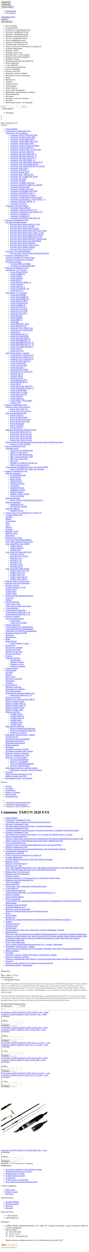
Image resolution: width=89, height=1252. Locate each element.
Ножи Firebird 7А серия (19, 643)
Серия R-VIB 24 (16, 376)
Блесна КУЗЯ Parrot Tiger (20, 421)
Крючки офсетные (13, 498)
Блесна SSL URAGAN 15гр (21, 434)
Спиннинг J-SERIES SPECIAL (22, 183)
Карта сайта (10, 1190)
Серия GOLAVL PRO (18, 365)
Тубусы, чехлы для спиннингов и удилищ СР (23, 513)
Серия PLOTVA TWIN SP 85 (21, 330)
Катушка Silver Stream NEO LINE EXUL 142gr (28, 231)
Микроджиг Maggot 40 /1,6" (21, 695)
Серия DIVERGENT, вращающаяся (19, 629)
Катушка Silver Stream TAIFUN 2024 (24, 228)
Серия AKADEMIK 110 (19, 299)
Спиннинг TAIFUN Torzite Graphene (24, 145)
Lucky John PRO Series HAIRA (18, 569)
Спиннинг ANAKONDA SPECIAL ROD (26, 197)
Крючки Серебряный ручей (16, 471)
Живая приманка (12, 745)
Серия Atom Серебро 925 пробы (18, 606)
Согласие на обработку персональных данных (24, 1169)
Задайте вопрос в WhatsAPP (17, 1180)
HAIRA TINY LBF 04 (18, 579)
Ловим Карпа (11, 670)
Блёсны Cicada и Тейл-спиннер (18, 407)
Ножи (8, 639)
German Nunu (11, 592)
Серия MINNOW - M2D (19, 324)
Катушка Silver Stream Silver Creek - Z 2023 (27, 233)
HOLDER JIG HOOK (18, 506)
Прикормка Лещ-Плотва (15, 741)
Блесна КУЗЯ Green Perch (20, 419)
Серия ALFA (15, 621)
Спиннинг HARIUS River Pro (22, 189)
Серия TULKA (16, 349)
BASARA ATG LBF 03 (19, 556)
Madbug (9, 600)
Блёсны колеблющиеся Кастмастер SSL (21, 430)
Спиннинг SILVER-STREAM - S (23, 158)
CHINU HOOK (16, 482)
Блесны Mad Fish (12, 602)
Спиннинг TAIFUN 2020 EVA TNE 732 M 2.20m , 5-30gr (23, 1030)
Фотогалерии (11, 794)
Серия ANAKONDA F (19, 272)
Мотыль (9, 527)
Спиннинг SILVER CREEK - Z (22, 160)
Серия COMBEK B (17, 305)
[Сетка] (2, 1008)
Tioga (8, 525)
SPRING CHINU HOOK (19, 494)
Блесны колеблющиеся (15, 618)
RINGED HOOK (16, 492)
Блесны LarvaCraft (13, 625)
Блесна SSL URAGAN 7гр (20, 432)
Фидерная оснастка (40, 911)
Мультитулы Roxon (13, 654)
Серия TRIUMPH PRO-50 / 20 (22, 343)
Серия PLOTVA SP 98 (18, 309)
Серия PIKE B (15, 280)
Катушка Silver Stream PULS (21, 249)
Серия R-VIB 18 (16, 374)
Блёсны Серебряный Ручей (16, 405)
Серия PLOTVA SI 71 (18, 307)
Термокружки (15, 660)
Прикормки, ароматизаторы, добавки (20, 735)
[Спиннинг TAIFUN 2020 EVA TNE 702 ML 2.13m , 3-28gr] (25, 1012)
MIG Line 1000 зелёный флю (21, 455)
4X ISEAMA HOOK (18, 475)
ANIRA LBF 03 (16, 546)
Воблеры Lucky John (14, 538)
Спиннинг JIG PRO (18, 181)
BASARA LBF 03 (17, 554)
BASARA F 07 (16, 562)
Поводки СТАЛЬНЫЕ (19, 762)
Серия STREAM (16, 284)
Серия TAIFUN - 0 (17, 287)
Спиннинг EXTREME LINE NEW (23, 191)
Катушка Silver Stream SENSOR (22, 243)
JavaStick (9, 517)
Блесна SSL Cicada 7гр (19, 409)
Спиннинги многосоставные (17, 206)
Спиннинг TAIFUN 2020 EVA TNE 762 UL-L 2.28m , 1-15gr (24, 1075)
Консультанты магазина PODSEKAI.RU (21, 1182)
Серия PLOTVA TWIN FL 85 (21, 328)
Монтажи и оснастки (14, 679)
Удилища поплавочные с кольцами (19, 260)
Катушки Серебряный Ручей (17, 220)
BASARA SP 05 (16, 567)
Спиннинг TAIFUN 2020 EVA (22, 152)
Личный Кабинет (12, 1202)
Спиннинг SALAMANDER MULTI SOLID (27, 166)
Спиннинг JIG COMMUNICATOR (24, 177)
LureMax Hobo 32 (17, 716)
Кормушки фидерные (31, 944)
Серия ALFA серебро (18, 623)
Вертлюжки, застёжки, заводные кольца (26, 770)
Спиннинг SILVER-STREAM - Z (23, 154)
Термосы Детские (17, 662)
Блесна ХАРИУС (17, 426)
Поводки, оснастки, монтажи (17, 753)
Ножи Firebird (11, 641)
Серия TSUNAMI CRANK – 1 (22, 347)
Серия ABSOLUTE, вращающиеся (19, 627)
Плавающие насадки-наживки (18, 739)
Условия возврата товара (15, 1176)
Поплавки (10, 747)
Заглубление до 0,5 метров (16, 270)
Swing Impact (11, 521)
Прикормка (10, 681)
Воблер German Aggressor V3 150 (19, 774)
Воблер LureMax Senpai (15, 708)
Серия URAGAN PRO (19, 392)
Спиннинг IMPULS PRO (20, 187)
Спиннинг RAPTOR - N (19, 170)
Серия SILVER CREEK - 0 (20, 282)
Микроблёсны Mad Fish (15, 726)
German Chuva (11, 589)
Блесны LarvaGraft (13, 697)
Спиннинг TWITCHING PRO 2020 (24, 141)
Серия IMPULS (16, 320)
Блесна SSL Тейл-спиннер (20, 411)
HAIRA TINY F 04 (17, 575)
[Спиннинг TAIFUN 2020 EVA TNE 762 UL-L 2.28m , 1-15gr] (25, 1073)
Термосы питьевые (17, 666)
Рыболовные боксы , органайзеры (19, 778)
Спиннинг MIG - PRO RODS (21, 175)
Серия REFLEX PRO (18, 380)
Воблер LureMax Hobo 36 (16, 706)
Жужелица (10, 635)
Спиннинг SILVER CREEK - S (22, 202)
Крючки (9, 675)
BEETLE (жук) (11, 533)
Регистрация (11, 13)
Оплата (8, 786)
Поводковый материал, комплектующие (21, 768)
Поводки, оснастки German (16, 757)
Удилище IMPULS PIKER (20, 264)
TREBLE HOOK (16, 511)
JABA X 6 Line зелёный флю (21, 450)
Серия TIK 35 (15, 384)
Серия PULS (15, 332)
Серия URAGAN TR (18, 394)
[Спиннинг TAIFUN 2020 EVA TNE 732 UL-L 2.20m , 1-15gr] (25, 1043)
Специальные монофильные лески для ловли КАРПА (27, 467)
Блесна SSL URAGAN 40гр (21, 440)
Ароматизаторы (12, 737)
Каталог (4, 19)
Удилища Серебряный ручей (17, 255)
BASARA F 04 (16, 558)
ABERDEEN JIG (17, 504)
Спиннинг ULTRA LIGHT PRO (22, 137)
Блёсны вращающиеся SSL (16, 413)
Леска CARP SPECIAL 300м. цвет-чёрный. (27, 469)
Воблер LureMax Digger (15, 701)
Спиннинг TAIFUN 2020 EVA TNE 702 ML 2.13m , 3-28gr (24, 1014)
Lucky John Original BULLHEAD (19, 540)
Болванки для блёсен (18, 733)
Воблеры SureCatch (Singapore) (18, 583)
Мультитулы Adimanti (14, 648)
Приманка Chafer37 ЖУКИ (16, 633)
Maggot (8, 519)
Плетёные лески (12, 448)
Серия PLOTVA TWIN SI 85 (21, 372)
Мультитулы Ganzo (13, 650)
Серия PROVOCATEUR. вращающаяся (21, 631)
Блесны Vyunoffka (13, 616)
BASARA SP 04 (16, 565)
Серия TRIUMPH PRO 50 (20, 340)
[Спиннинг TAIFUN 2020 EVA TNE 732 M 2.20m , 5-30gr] (24, 1028)
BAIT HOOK (15, 477)
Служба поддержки (8, 1186)
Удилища (9, 683)
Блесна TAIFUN (16, 428)
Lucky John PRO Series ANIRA (18, 544)
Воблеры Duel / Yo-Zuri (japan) (17, 581)
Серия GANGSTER (18, 363)
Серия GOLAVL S (17, 367)
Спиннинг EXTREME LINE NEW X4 (25, 218)
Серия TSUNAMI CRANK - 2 (22, 388)
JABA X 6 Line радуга (19, 453)
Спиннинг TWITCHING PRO (22, 143)
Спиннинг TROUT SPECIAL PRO (24, 135)
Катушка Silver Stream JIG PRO (22, 226)
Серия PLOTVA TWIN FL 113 (22, 355)
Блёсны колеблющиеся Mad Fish (23, 731)
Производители (12, 796)
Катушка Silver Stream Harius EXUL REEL (26, 235)
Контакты (9, 1194)
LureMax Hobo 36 (17, 718)
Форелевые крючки (13, 691)
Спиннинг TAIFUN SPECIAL (22, 148)
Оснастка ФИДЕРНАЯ (19, 760)
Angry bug (10, 598)
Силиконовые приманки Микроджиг (20, 693)
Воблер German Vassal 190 (16, 776)
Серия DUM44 (16, 276)
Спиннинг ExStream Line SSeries (23, 195)
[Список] (4, 1008)
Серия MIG (14, 322)
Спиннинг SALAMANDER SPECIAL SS (26, 162)
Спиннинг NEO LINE (19, 168)
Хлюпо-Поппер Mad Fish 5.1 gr (18, 614)
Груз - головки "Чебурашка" (52, 944)
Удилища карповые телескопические (20, 258)
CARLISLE (14, 486)
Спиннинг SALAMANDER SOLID (24, 164)
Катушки (9, 672)
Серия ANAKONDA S (19, 303)
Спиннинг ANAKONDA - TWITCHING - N (27, 199)
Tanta (8, 523)
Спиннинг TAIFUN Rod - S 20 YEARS (25, 150)
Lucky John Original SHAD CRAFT (19, 542)
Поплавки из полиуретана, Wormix (19, 751)
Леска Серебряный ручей (16, 446)
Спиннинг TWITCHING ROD (22, 139)
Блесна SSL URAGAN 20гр (21, 436)
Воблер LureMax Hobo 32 (16, 704)
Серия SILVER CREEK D (20, 361)
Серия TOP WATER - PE (19, 289)
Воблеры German (12, 585)
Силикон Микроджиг (14, 515)
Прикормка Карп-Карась (15, 743)
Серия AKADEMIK (18, 295)
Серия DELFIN (16, 316)
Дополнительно (7, 1198)
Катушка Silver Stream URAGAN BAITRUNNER (29, 253)
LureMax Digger (16, 714)
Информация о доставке (15, 1174)
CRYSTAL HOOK (17, 484)
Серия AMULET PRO (19, 301)
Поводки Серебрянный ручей (17, 755)
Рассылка (9, 1208)
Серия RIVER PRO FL (19, 334)
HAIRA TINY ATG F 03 (19, 571)
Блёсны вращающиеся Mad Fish (22, 728)
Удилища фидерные (13, 262)
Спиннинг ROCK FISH (19, 172)
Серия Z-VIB (15, 403)
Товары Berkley (12, 129)
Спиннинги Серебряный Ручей (18, 131)
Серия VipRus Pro (17, 399)
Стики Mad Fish (12, 608)
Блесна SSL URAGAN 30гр (21, 438)
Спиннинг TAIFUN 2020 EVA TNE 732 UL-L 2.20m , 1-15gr (24, 1045)
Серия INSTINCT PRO (19, 370)
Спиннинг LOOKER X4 (20, 216)
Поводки (9, 911)
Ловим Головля (12, 668)
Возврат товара (12, 1192)
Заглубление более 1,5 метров (17, 353)
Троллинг (9, 772)
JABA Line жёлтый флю (19, 465)
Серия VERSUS (16, 397)
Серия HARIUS (16, 318)
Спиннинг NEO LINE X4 (20, 208)
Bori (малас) (10, 536)
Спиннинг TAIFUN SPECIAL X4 (23, 210)
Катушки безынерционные (16, 222)
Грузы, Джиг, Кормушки (15, 942)
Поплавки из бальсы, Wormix (17, 749)
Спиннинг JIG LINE (18, 179)
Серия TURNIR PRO (18, 390)
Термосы (9, 656)
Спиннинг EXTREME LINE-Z (22, 193)
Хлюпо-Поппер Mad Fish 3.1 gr (18, 612)
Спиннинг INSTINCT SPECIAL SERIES (26, 185)
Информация (6, 1165)
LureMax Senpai (16, 722)
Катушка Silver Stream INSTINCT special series (28, 239)
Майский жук (11, 637)
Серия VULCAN (17, 351)
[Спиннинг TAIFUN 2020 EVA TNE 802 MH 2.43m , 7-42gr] (24, 1148)
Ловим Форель (11, 685)
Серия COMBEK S (17, 274)
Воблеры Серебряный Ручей (17, 268)
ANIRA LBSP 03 (16, 548)
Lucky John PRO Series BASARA (19, 552)
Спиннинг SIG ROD (18, 204)
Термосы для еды (17, 664)
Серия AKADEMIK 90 (19, 297)
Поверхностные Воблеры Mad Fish (19, 596)
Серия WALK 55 (16, 291)
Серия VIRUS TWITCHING (21, 401)
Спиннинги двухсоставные (16, 133)
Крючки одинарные (13, 473)
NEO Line (14, 461)
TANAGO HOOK (17, 496)
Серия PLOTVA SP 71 (18, 314)
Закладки (9, 1206)
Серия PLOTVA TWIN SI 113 (21, 357)
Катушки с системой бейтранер (18, 251)
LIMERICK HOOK (17, 490)
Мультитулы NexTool (14, 652)
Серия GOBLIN (16, 278)
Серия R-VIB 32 (16, 378)
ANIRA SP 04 (15, 550)
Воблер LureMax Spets (14, 710)
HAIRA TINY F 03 (17, 573)
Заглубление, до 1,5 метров (16, 293)
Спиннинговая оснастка (22, 911)
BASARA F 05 (16, 560)
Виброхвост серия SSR (15, 853)
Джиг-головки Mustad (14, 944)
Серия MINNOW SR (18, 326)
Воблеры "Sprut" (12, 531)
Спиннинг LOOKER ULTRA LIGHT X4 (26, 212)
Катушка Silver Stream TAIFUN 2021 (24, 245)
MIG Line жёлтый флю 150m (21, 457)
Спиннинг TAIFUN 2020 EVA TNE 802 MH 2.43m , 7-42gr (24, 1150)
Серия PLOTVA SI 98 (18, 311)
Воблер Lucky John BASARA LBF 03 (20, 699)
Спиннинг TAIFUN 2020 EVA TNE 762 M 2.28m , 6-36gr (23, 1060)
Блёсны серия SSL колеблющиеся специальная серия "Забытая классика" (34, 442)
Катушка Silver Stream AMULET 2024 (25, 224)
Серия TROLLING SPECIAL (21, 386)
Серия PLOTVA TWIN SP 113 (22, 359)
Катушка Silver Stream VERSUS (22, 247)
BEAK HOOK (15, 479)
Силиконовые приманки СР (17, 851)
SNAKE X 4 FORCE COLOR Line (23, 463)
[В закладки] (13, 1056)
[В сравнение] (16, 1056)
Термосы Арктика (13, 658)
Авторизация (11, 11)
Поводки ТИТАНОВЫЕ (20, 766)
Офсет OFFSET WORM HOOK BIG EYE (26, 500)
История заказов (12, 1204)
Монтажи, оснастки (13, 687)
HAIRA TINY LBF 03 (18, 577)
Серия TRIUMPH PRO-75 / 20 (22, 345)
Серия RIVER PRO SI (18, 382)
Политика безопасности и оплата (19, 1171)
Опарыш (9, 529)
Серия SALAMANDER (19, 336)
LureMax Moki (15, 720)
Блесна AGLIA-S (17, 415)
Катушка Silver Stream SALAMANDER (25, 241)
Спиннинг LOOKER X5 (20, 214)
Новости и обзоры (13, 792)
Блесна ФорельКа (17, 423)
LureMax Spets (15, 724)
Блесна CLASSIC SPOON (20, 444)
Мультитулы (10, 645)
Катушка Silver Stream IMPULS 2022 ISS (26, 237)
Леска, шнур (10, 677)
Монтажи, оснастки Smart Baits (18, 909)
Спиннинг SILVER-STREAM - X (23, 156)
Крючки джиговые (13, 502)
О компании (10, 790)
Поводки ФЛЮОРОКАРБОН (22, 764)
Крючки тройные (12, 509)
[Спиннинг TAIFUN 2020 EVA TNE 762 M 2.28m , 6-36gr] (24, 1058)
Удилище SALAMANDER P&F (22, 266)
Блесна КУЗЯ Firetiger (18, 417)
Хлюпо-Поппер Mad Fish (15, 610)
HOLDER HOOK (17, 488)
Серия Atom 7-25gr (13, 604)
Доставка (9, 788)
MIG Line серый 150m (19, 459)
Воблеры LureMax (13, 712)
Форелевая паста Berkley (15, 689)
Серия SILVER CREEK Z (20, 338)
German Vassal (11, 594)
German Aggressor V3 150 (15, 587)
